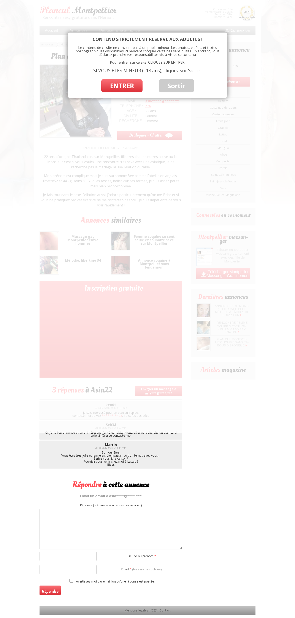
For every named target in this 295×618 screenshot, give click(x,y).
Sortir (176, 85)
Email (141, 569)
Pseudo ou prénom (141, 556)
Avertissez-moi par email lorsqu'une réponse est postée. (115, 581)
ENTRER (122, 85)
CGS (154, 610)
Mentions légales (136, 610)
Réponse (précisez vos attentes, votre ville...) (111, 505)
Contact (165, 610)
